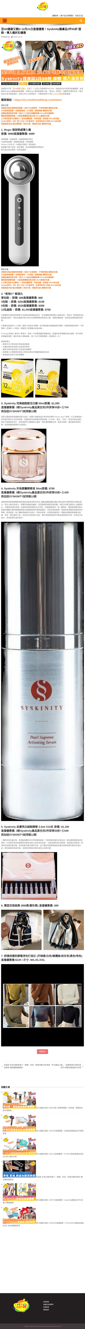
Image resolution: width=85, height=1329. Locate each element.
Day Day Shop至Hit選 (9, 83)
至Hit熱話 (46, 83)
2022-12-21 (17, 37)
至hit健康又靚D (34, 83)
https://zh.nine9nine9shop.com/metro (38, 99)
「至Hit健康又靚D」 (19, 89)
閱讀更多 (42, 1052)
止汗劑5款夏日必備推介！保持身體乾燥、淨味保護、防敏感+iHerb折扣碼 (30, 118)
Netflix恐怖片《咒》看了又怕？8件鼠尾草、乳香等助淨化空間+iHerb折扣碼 (31, 121)
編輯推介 (23, 83)
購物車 (55, 16)
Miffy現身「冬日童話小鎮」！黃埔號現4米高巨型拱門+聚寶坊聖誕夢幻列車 (62, 1066)
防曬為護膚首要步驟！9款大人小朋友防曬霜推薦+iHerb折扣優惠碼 (27, 113)
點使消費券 (56, 83)
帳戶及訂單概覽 (66, 16)
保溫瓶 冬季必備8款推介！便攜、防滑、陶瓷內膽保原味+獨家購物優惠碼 (23, 1066)
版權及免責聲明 (48, 1304)
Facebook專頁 (57, 94)
